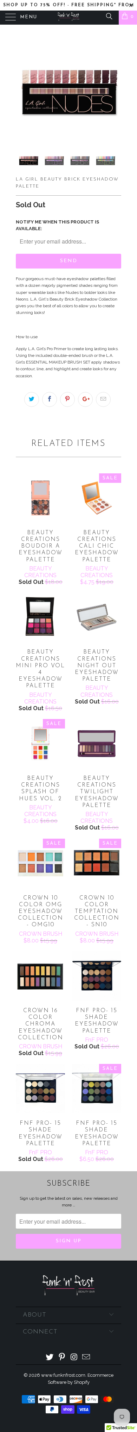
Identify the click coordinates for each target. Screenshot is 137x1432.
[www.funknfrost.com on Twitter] (50, 1357)
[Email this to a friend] (103, 399)
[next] (114, 88)
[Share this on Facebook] (49, 399)
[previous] (22, 88)
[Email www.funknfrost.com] (86, 1357)
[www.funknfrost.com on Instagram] (74, 1357)
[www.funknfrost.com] (68, 18)
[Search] (108, 16)
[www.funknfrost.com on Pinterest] (62, 1357)
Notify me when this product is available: (57, 225)
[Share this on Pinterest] (67, 399)
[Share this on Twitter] (31, 399)
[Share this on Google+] (85, 399)
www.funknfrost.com (63, 1375)
